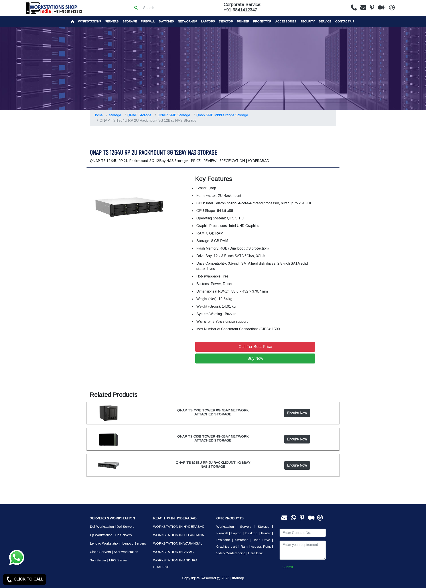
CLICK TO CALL (28, 579)
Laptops (208, 21)
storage (130, 21)
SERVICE (325, 21)
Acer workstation (126, 552)
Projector (262, 21)
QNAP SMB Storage (174, 115)
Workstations (89, 21)
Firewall (148, 21)
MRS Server (118, 560)
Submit (287, 567)
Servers (112, 21)
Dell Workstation (102, 526)
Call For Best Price (255, 346)
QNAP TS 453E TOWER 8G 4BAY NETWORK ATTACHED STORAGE (213, 412)
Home (98, 115)
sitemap (237, 578)
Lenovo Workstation (105, 543)
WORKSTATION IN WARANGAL (177, 543)
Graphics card (226, 546)
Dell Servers (125, 526)
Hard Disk (255, 553)
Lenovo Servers (134, 543)
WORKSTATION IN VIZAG (173, 552)
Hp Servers (123, 535)
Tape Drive (261, 540)
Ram (244, 546)
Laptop (236, 533)
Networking (187, 21)
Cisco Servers (100, 552)
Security (307, 21)
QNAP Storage (139, 115)
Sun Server (98, 560)
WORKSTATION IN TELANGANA (178, 535)
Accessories (285, 21)
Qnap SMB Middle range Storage (222, 115)
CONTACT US (344, 21)
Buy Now (255, 358)
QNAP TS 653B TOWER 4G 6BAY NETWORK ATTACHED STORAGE (213, 438)
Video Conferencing (230, 553)
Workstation (225, 526)
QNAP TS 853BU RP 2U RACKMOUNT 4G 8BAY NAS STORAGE (213, 464)
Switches (166, 21)
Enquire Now (297, 413)
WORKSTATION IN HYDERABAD (179, 526)
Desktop (226, 21)
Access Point (261, 546)
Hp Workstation (101, 535)
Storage (263, 526)
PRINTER (243, 21)
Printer (266, 533)
